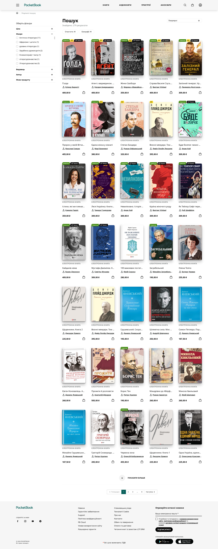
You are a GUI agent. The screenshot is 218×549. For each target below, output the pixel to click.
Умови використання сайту (90, 525)
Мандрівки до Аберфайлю (161, 391)
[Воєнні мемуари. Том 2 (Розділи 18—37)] (103, 304)
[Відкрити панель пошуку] (185, 5)
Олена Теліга (185, 268)
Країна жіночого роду (160, 206)
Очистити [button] (69, 31)
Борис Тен (126, 391)
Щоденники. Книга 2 (72, 329)
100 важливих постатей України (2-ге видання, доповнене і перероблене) (132, 268)
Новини (81, 508)
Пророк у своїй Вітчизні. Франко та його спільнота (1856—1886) (73, 145)
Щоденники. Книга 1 (160, 453)
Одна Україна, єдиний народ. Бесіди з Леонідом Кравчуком (190, 453)
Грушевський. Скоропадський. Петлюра (132, 329)
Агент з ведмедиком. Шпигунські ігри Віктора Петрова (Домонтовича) (103, 83)
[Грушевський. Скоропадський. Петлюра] (132, 304)
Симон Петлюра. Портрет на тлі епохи (190, 329)
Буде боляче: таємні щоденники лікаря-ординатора (190, 145)
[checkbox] (34, 37)
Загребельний (157, 268)
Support (81, 515)
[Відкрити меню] (17, 5)
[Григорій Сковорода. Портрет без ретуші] (103, 427)
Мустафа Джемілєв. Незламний (103, 268)
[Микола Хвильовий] (190, 365)
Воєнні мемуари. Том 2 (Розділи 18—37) (103, 329)
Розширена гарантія (87, 529)
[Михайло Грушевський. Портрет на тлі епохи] (73, 427)
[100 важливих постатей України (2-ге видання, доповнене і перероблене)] (132, 242)
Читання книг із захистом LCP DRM (129, 529)
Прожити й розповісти (102, 391)
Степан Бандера (129, 145)
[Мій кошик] (192, 5)
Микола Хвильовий (188, 391)
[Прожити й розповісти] (103, 365)
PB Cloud (82, 522)
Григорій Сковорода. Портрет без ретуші (103, 453)
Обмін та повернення (123, 522)
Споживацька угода (122, 508)
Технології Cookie (121, 511)
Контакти (118, 518)
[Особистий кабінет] (200, 5)
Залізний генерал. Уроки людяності (190, 83)
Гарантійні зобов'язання (88, 511)
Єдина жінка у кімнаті (102, 145)
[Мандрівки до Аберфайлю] (161, 365)
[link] (114, 492)
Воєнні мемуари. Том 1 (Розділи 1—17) (161, 145)
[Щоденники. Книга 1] (161, 427)
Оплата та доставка (122, 525)
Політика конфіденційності (90, 518)
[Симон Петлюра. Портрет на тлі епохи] (190, 304)
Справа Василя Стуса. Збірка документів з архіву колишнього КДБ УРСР (161, 83)
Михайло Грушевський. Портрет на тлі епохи (73, 453)
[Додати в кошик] (83, 92)
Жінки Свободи (128, 83)
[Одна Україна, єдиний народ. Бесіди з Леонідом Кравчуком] (190, 427)
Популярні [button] (181, 20)
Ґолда (65, 83)
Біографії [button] (85, 31)
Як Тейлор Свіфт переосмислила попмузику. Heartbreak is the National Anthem (190, 206)
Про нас (117, 515)
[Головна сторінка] (32, 5)
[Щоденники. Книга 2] (73, 304)
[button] (132, 478)
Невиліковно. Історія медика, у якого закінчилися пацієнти (132, 206)
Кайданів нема (69, 268)
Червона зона (127, 453)
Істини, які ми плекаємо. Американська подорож (73, 206)
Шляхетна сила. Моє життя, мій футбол (161, 329)
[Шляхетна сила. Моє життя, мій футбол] (161, 304)
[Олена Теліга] (190, 242)
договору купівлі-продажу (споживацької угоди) (178, 524)
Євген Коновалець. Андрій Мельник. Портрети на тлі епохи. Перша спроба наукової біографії (73, 391)
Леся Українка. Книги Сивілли (103, 206)
